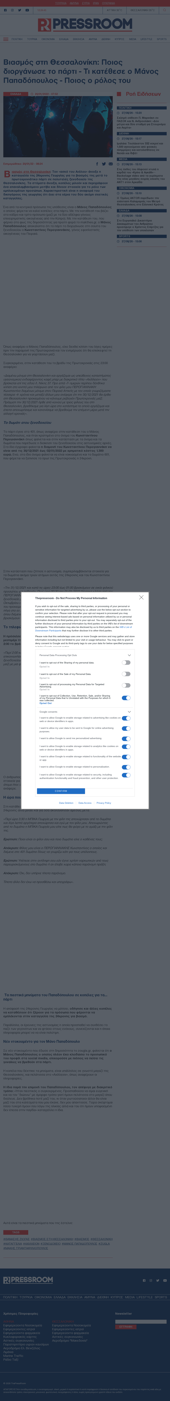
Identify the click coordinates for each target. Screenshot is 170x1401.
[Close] (142, 598)
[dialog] (85, 700)
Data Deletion (66, 803)
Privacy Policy (104, 803)
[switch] (126, 662)
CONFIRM (61, 791)
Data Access (85, 803)
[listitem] (85, 655)
